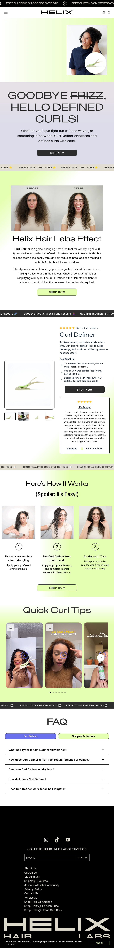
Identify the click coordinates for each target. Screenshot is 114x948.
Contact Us (31, 893)
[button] (6, 12)
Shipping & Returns (36, 880)
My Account (31, 876)
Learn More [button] (10, 944)
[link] (57, 292)
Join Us (82, 857)
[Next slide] (100, 658)
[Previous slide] (13, 658)
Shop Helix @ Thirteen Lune (41, 905)
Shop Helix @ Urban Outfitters (43, 910)
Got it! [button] (99, 943)
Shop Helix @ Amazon (38, 901)
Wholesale (30, 897)
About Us (30, 868)
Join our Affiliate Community (41, 885)
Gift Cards (30, 872)
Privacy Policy (33, 889)
